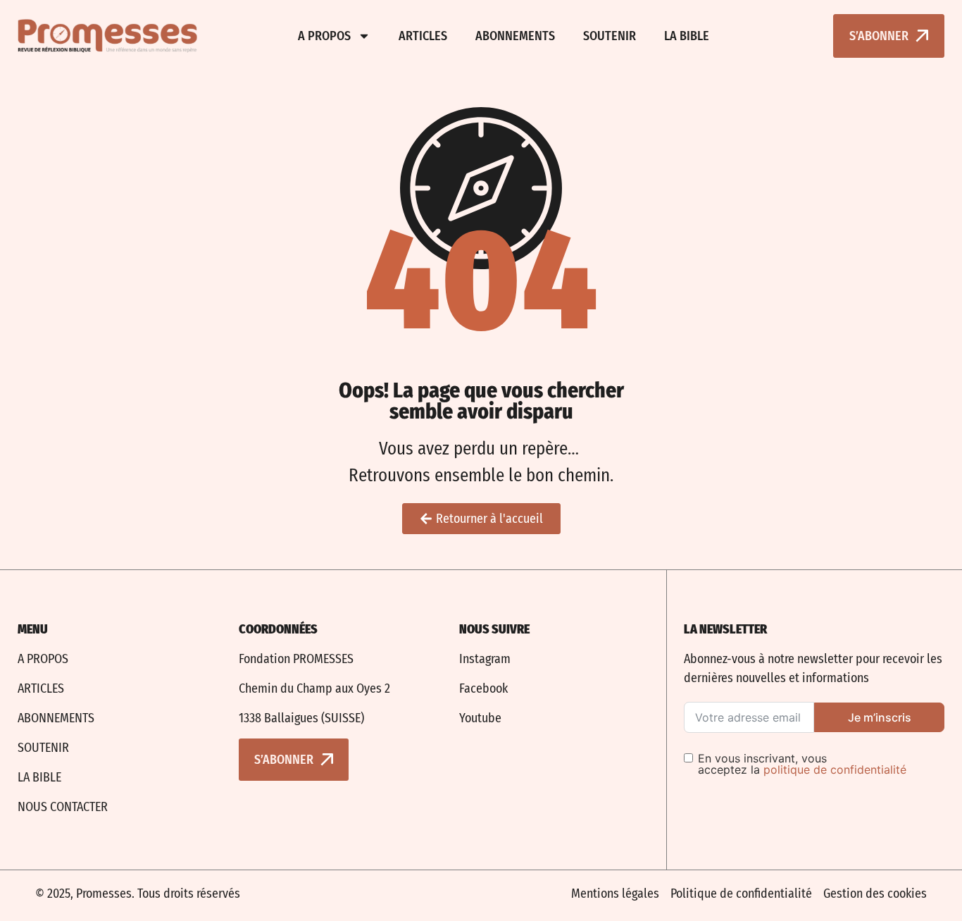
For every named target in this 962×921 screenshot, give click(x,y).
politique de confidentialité (834, 769)
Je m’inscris (879, 717)
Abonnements (515, 36)
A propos (324, 36)
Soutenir (609, 36)
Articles (423, 36)
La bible (686, 36)
